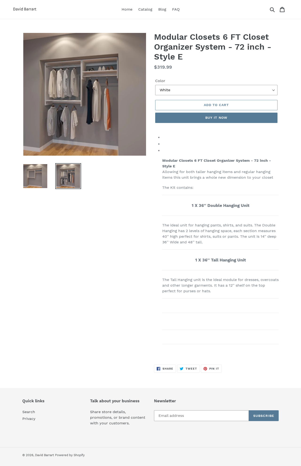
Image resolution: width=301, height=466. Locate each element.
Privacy (29, 418)
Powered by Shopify (70, 455)
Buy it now (216, 117)
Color (160, 81)
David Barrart (44, 455)
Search (28, 412)
